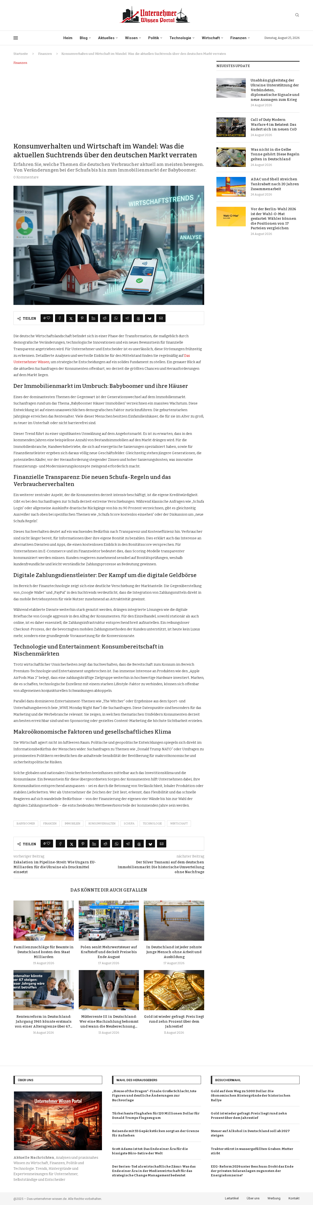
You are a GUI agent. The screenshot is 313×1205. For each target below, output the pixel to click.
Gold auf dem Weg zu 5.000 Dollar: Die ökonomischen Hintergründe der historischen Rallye (251, 1095)
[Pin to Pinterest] (82, 318)
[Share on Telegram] (127, 318)
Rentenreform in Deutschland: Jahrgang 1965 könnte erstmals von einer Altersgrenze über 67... (43, 1022)
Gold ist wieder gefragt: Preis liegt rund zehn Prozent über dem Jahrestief (174, 1022)
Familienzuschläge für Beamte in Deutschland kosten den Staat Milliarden (44, 952)
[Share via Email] (161, 318)
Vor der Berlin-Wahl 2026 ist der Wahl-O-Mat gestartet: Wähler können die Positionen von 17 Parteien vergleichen (273, 218)
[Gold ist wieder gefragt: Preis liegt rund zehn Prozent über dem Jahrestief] (174, 990)
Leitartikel (232, 1198)
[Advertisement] (108, 103)
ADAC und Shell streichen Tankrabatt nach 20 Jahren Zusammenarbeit (275, 184)
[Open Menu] (15, 38)
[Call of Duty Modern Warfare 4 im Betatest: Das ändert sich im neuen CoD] (231, 127)
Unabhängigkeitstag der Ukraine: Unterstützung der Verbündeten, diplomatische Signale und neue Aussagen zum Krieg (275, 90)
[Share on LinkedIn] (93, 318)
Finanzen (238, 38)
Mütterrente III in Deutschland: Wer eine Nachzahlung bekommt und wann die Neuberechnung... (108, 1022)
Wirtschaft (211, 38)
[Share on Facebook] (59, 318)
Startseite (20, 54)
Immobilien (72, 823)
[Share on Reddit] (104, 318)
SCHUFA (129, 823)
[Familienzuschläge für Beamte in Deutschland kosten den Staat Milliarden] (43, 921)
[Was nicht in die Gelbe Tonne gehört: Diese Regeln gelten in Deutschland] (231, 157)
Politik (153, 38)
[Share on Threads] (138, 318)
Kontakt (294, 1198)
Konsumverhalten (102, 823)
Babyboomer (26, 823)
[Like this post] (48, 318)
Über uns (253, 1198)
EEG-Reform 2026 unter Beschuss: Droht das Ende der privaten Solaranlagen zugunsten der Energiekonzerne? (252, 1171)
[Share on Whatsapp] (116, 318)
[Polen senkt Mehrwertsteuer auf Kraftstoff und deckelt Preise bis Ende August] (109, 921)
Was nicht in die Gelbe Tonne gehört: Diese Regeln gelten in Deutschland (275, 154)
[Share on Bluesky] (149, 318)
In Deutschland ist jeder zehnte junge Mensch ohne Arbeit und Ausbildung (174, 952)
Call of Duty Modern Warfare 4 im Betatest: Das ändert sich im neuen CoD (274, 124)
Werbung (274, 1198)
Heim (67, 38)
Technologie (180, 38)
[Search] (297, 15)
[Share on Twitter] (71, 318)
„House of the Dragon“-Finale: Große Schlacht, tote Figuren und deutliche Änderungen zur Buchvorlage (154, 1095)
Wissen (131, 38)
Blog (84, 38)
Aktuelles (106, 38)
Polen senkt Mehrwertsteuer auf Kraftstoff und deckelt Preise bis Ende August (108, 952)
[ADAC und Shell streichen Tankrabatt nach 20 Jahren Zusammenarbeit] (231, 187)
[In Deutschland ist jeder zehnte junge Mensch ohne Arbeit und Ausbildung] (174, 921)
